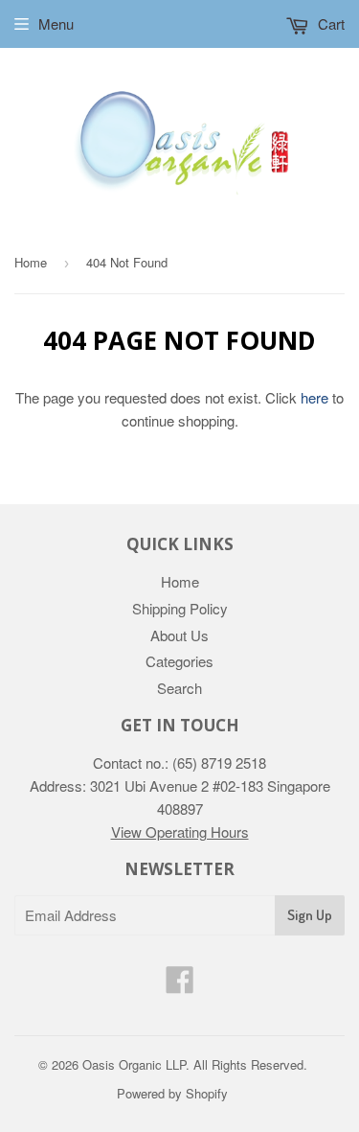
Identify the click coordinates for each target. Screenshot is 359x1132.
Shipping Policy (180, 608)
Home (30, 262)
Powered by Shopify (172, 1093)
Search (179, 688)
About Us (179, 635)
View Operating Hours (180, 831)
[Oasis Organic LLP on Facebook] (180, 985)
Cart (329, 23)
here (314, 397)
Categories (179, 661)
